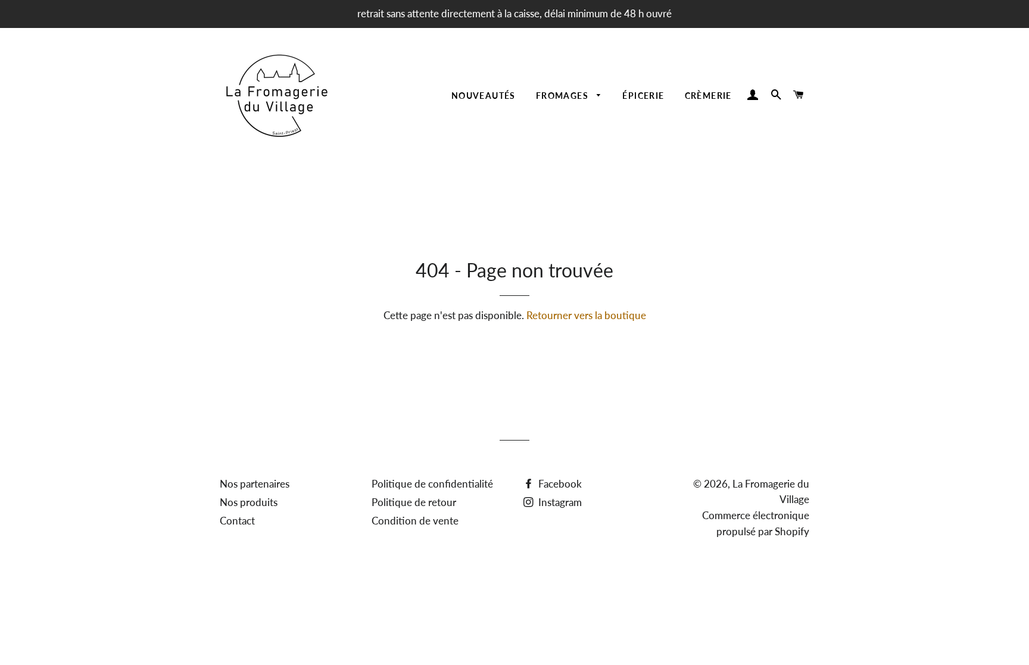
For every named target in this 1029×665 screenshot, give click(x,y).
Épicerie (643, 95)
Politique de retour (414, 502)
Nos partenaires (254, 483)
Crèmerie (708, 95)
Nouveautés (483, 95)
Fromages (563, 95)
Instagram (559, 502)
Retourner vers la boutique (586, 315)
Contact (237, 520)
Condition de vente (415, 520)
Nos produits (248, 502)
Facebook (559, 483)
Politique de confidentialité (432, 483)
